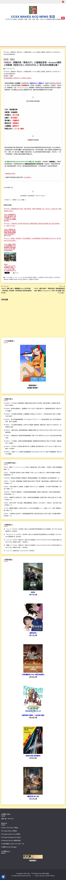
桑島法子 (51, 277)
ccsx (8, 529)
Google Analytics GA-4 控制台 (11, 834)
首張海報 (18, 90)
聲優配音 (12, 59)
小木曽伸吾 (40, 277)
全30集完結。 (28, 177)
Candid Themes (49, 876)
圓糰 (8, 545)
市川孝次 (46, 277)
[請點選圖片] (33, 858)
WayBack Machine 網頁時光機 (11, 840)
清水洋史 (20, 279)
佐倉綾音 (30, 277)
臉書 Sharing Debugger (10, 847)
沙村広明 (56, 277)
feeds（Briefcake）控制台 (10, 828)
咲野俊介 (35, 277)
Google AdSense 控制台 (10, 831)
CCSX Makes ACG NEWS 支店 (33, 16)
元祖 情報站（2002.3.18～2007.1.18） (14, 844)
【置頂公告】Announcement (20, 550)
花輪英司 (31, 279)
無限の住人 (25, 279)
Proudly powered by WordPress (21, 876)
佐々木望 (25, 277)
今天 (5, 187)
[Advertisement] (33, 34)
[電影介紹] (33, 590)
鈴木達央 (36, 279)
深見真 (15, 279)
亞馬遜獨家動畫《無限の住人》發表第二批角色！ (18, 78)
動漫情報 (6, 59)
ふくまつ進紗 (9, 277)
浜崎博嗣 (11, 279)
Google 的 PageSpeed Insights (12, 837)
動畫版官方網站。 (11, 173)
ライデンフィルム (17, 277)
